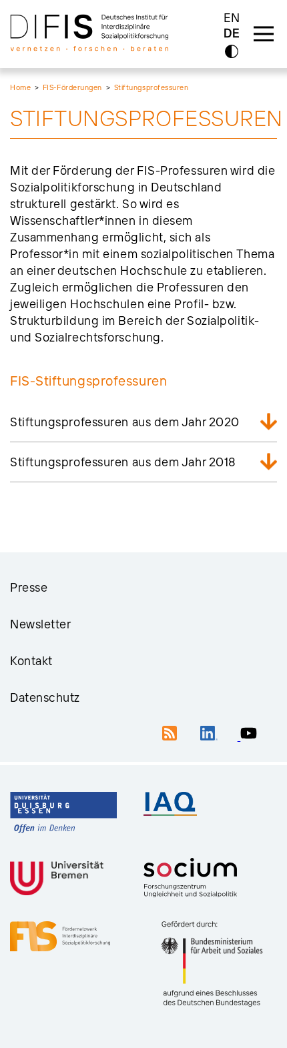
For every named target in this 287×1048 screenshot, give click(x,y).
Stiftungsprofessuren (151, 87)
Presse (28, 587)
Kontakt (31, 660)
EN (232, 17)
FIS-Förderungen (72, 87)
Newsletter (40, 624)
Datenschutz (45, 697)
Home (20, 87)
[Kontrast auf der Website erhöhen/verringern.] (231, 51)
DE (232, 33)
